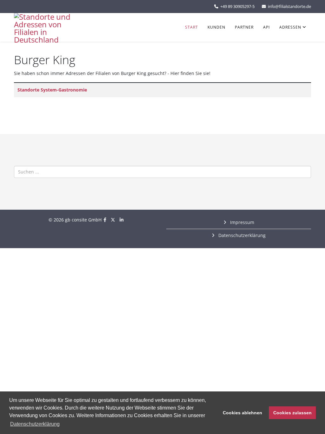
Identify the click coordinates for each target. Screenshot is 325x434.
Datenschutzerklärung (241, 235)
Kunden (216, 27)
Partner (244, 27)
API (266, 27)
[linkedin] (121, 220)
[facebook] (104, 220)
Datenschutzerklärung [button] (35, 424)
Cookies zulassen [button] (292, 412)
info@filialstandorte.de (289, 6)
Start (191, 27)
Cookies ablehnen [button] (242, 412)
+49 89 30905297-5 (237, 6)
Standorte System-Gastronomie (52, 90)
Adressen (290, 27)
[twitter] (113, 220)
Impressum (241, 222)
